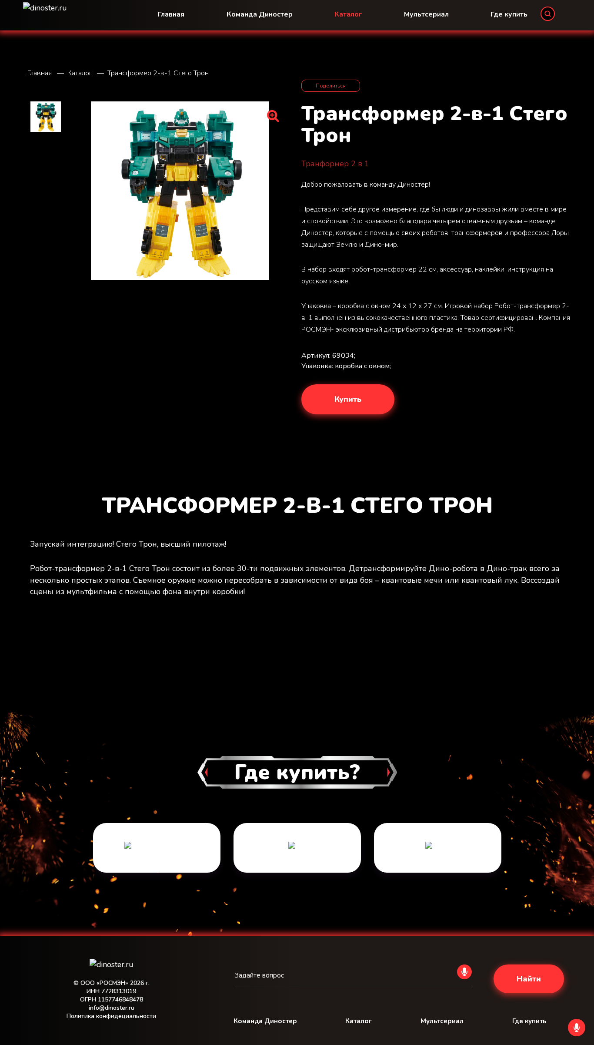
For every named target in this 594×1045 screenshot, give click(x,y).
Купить (347, 399)
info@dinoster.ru (111, 1008)
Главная (171, 14)
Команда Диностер (260, 14)
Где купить (509, 14)
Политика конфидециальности (111, 1016)
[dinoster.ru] (111, 963)
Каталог (348, 14)
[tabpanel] (156, 851)
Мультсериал (426, 14)
